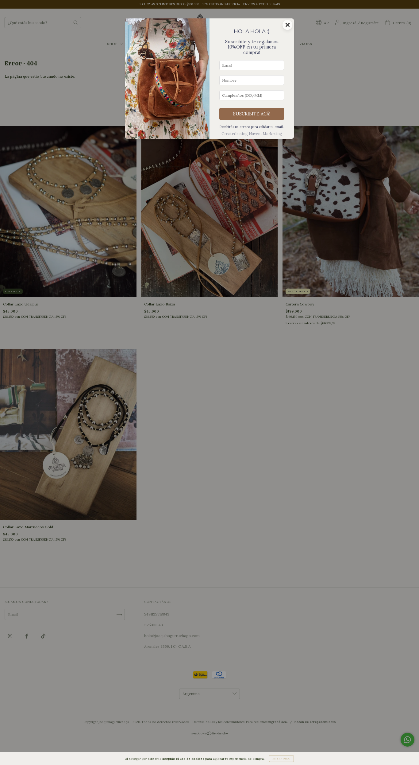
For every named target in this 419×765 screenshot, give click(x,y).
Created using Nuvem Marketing (251, 133)
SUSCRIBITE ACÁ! (251, 114)
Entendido (281, 758)
